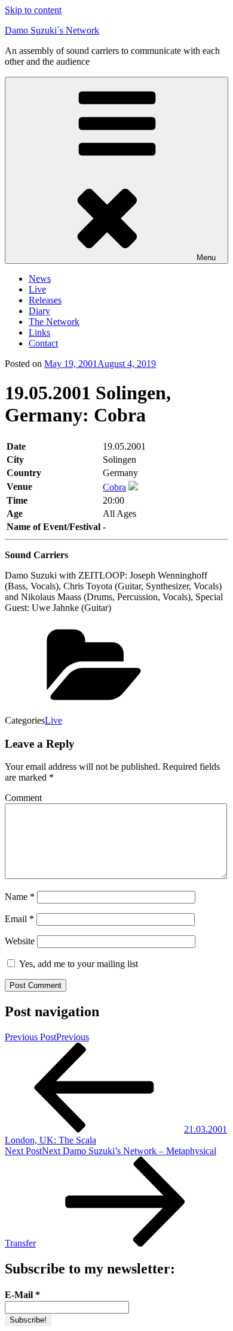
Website (20, 941)
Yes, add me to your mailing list (77, 964)
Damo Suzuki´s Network (52, 30)
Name (20, 897)
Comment (23, 798)
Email (19, 919)
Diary (39, 311)
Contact (43, 343)
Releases (45, 300)
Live (37, 289)
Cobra (114, 487)
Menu (206, 257)
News (40, 278)
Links (39, 332)
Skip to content (33, 10)
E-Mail (22, 1295)
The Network (54, 322)
